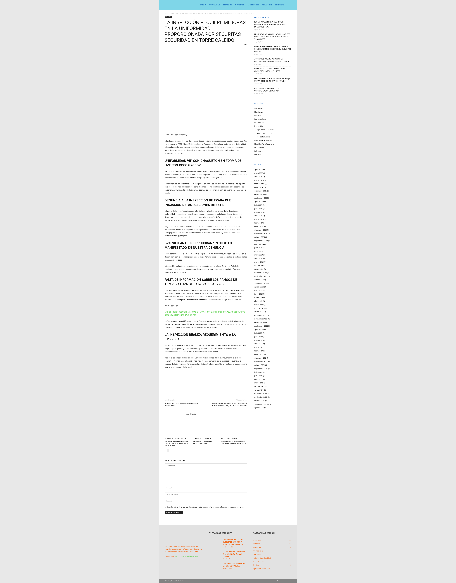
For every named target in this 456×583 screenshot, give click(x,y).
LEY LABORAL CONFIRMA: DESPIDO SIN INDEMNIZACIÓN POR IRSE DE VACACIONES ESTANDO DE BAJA (270, 24)
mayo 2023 (258, 297)
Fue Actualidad (260, 119)
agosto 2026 (259, 169)
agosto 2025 (259, 201)
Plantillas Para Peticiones (264, 144)
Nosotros (239, 5)
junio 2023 (258, 294)
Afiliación (267, 5)
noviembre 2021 (260, 361)
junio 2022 (258, 336)
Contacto (279, 5)
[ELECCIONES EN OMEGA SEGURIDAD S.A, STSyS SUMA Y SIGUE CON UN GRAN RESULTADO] (234, 428)
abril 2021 (258, 379)
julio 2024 (258, 248)
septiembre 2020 (261, 404)
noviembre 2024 (260, 233)
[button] (288, 5)
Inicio (203, 5)
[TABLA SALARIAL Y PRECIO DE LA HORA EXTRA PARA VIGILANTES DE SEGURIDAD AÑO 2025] (215, 566)
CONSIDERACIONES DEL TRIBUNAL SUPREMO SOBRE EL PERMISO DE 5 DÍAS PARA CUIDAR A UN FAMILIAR (272, 49)
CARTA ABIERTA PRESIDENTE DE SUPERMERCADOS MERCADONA (266, 89)
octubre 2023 (259, 280)
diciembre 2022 (260, 315)
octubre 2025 (259, 194)
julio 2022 (258, 333)
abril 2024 (258, 258)
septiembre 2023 (261, 283)
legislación (253, 5)
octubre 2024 (259, 237)
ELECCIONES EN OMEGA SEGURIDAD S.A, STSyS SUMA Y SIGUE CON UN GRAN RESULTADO (233, 441)
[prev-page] (166, 450)
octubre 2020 (259, 400)
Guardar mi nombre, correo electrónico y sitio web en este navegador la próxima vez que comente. (205, 507)
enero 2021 (258, 390)
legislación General (264, 133)
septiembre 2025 (261, 198)
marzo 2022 (259, 347)
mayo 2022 (258, 340)
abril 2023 (258, 301)
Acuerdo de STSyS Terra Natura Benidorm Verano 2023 (181, 404)
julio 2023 (258, 290)
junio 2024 (258, 251)
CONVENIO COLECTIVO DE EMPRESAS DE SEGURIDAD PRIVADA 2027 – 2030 (202, 441)
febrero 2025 (259, 223)
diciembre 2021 (260, 358)
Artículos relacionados (174, 414)
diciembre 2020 (260, 393)
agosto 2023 (259, 287)
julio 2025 (258, 205)
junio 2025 (258, 208)
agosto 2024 (259, 244)
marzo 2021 (259, 383)
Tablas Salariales (263, 137)
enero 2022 (258, 354)
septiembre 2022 (261, 326)
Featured (257, 115)
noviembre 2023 (260, 276)
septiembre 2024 (261, 240)
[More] (249, 54)
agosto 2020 (259, 408)
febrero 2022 (259, 351)
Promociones (259, 147)
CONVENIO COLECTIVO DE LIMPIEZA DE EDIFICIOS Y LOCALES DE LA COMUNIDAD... (234, 542)
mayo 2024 (258, 255)
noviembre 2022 (260, 319)
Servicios (227, 5)
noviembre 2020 (260, 397)
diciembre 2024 (260, 230)
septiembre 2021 (261, 368)
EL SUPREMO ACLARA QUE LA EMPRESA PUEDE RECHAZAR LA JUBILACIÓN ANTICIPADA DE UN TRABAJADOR (272, 36)
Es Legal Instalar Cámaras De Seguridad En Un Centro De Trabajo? (234, 554)
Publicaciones (259, 151)
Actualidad (214, 5)
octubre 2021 (259, 365)
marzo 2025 (259, 219)
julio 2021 (258, 372)
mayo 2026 (258, 173)
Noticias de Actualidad (263, 140)
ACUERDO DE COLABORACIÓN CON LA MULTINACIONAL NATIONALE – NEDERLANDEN (271, 60)
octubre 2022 (259, 322)
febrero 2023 (259, 308)
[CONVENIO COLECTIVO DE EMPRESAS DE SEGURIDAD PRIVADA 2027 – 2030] (206, 428)
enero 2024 (258, 269)
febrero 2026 (259, 184)
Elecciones (258, 112)
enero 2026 (258, 187)
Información (259, 122)
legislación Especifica (265, 130)
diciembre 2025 (260, 191)
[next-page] (169, 450)
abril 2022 (258, 344)
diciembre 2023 (260, 272)
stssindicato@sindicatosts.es (186, 556)
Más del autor (191, 414)
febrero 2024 (259, 265)
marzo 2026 (259, 180)
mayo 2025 (258, 212)
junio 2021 (258, 376)
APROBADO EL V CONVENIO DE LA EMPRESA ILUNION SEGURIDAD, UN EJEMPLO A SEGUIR (229, 404)
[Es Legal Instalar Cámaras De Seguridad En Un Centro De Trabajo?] (215, 554)
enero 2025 (258, 226)
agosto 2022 (259, 329)
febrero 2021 (259, 386)
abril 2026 (258, 176)
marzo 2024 (259, 262)
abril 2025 (258, 216)
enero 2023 (258, 312)
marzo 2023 (259, 304)
